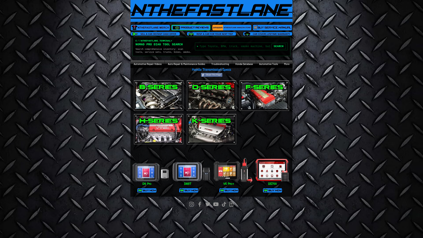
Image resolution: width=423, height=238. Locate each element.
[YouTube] (216, 204)
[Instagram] (191, 204)
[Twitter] (208, 204)
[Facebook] (199, 204)
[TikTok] (224, 204)
